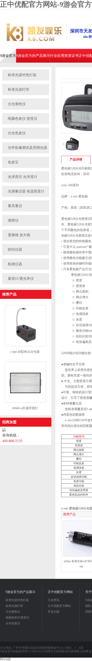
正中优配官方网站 (60, 592)
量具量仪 (15, 206)
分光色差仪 (17, 133)
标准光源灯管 (18, 89)
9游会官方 (8, 56)
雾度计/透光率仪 (21, 278)
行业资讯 (53, 600)
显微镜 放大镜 (19, 235)
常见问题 (53, 611)
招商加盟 (9, 422)
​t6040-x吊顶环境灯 (25, 408)
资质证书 (71, 56)
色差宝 (13, 162)
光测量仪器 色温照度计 (26, 191)
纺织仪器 (15, 249)
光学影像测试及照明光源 (27, 148)
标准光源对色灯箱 (22, 75)
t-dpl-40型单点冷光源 (25, 351)
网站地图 (5, 659)
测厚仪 (13, 220)
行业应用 (57, 56)
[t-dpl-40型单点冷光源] (25, 345)
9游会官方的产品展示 (33, 56)
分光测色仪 (17, 104)
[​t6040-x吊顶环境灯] (25, 401)
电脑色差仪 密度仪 (22, 118)
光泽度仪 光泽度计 (22, 177)
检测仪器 (15, 264)
